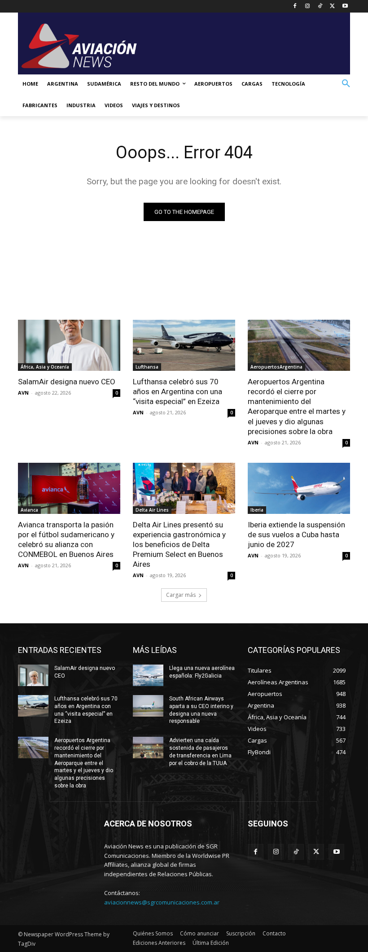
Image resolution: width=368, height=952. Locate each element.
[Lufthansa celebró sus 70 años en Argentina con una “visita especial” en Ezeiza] (184, 345)
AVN (23, 392)
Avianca (29, 510)
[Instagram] (307, 6)
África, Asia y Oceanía (45, 367)
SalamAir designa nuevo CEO (66, 381)
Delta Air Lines (152, 510)
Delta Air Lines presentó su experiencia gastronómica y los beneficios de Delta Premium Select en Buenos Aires (179, 544)
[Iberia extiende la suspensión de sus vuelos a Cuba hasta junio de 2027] (299, 488)
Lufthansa (147, 367)
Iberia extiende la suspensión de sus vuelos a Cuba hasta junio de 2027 (296, 534)
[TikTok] (320, 6)
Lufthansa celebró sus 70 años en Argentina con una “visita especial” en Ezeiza (177, 391)
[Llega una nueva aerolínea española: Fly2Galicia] (148, 675)
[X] (332, 6)
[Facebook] (295, 6)
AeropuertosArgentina (276, 367)
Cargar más (181, 595)
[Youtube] (345, 6)
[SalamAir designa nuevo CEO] (69, 345)
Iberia (256, 510)
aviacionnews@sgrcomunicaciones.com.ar (161, 902)
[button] (346, 84)
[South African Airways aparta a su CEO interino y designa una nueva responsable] (148, 706)
